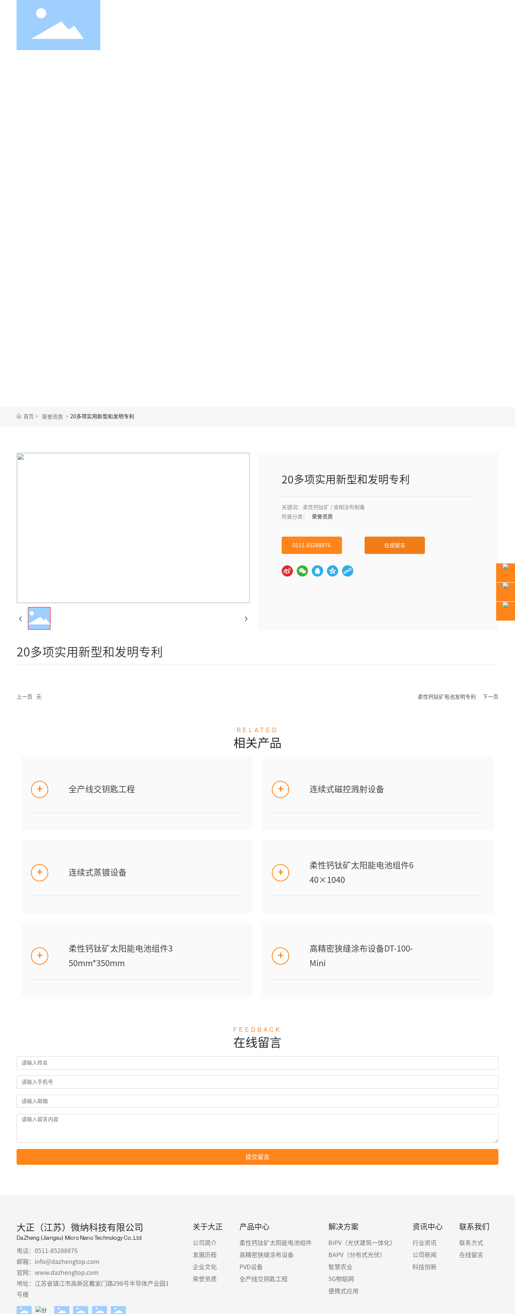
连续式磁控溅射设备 (347, 789)
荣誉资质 (52, 416)
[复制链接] (347, 571)
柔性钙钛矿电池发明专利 (447, 696)
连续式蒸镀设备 (98, 872)
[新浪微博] (287, 571)
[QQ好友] (317, 571)
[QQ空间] (332, 571)
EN (488, 25)
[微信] (302, 571)
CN (468, 25)
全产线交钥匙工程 (102, 789)
